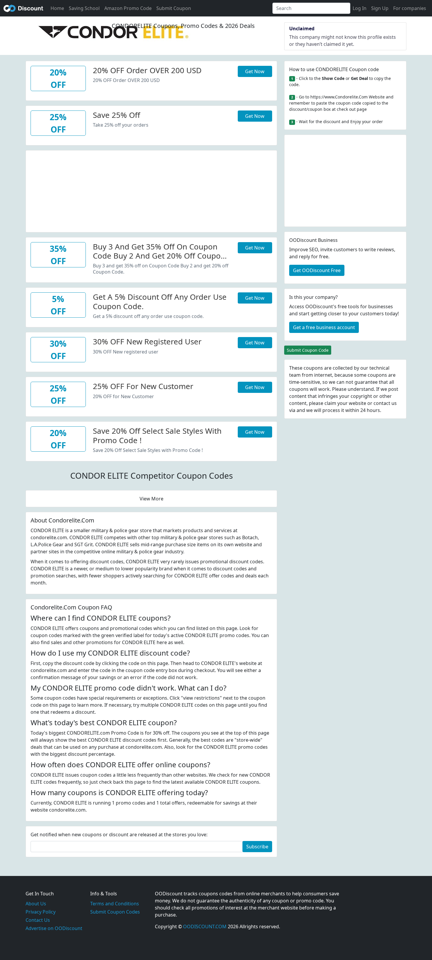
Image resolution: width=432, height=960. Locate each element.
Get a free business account (324, 327)
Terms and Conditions (114, 903)
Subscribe (257, 846)
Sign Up (380, 8)
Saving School (84, 8)
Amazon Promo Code (128, 8)
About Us (36, 903)
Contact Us (38, 920)
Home (57, 8)
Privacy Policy (41, 912)
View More (151, 498)
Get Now (254, 71)
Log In (359, 8)
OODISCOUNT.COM (205, 926)
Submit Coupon (173, 8)
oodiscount (23, 8)
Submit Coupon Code (308, 350)
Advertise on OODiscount (54, 928)
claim (330, 403)
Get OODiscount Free (317, 270)
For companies (409, 8)
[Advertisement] (151, 191)
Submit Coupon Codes (115, 912)
